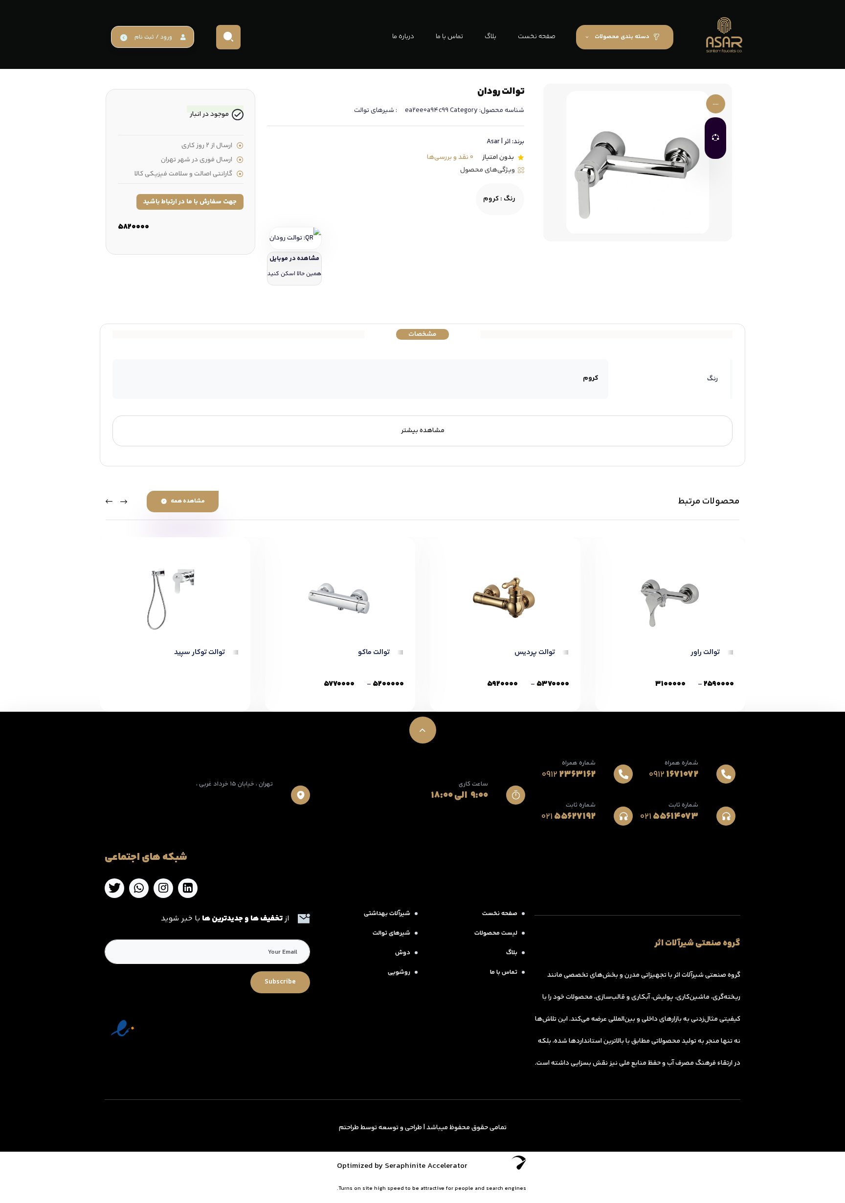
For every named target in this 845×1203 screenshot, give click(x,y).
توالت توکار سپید (199, 652)
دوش (402, 953)
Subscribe (280, 982)
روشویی (399, 972)
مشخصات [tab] (422, 334)
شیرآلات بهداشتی (387, 914)
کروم (591, 378)
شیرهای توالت (374, 110)
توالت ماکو (374, 652)
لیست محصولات (495, 933)
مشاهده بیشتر (423, 430)
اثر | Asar (499, 141)
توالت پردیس (534, 652)
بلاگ (511, 953)
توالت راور (705, 652)
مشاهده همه (188, 501)
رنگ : (499, 199)
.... (715, 104)
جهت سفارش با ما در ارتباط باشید (190, 202)
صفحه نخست (499, 914)
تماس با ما (503, 972)
